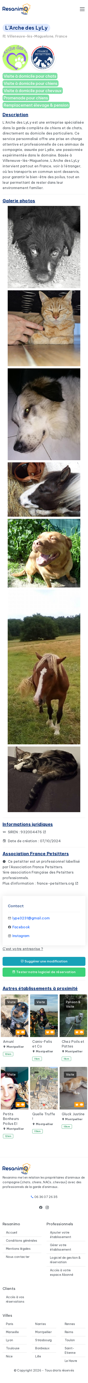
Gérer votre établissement (60, 1247)
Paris (9, 1324)
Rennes (70, 1324)
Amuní (8, 1041)
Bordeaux (42, 1348)
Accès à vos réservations (15, 1299)
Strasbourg (43, 1340)
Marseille (12, 1332)
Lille (38, 1356)
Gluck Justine (73, 1114)
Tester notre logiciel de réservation (46, 972)
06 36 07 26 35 (45, 1197)
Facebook (21, 927)
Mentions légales (18, 1249)
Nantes (40, 1324)
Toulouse (13, 1348)
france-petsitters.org (56, 883)
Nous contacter (17, 1257)
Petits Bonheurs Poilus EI (11, 1119)
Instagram (21, 936)
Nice (9, 1356)
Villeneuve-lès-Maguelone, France (36, 36)
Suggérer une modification (45, 961)
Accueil (11, 1232)
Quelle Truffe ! (43, 1116)
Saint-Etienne (70, 1350)
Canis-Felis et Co (42, 1043)
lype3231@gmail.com (31, 918)
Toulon (70, 1340)
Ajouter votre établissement (60, 1235)
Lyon (9, 1340)
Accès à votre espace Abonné (61, 1272)
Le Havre (71, 1361)
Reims (69, 1332)
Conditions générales (21, 1241)
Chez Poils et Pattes (73, 1043)
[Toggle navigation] (82, 9)
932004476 (32, 832)
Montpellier (43, 1332)
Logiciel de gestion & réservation (65, 1260)
